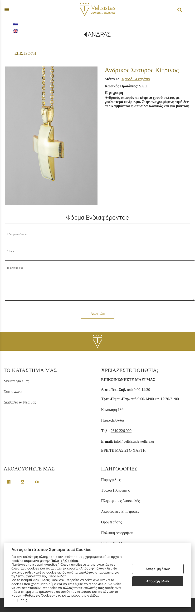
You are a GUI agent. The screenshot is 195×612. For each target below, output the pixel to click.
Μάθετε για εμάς (16, 381)
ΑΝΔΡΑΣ (99, 34)
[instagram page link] (23, 482)
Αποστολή (98, 313)
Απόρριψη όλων (158, 569)
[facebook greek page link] (9, 482)
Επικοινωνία (13, 392)
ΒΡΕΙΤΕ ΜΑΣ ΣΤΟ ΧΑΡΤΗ (123, 450)
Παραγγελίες (111, 480)
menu (7, 9)
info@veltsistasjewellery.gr (134, 441)
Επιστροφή (25, 53)
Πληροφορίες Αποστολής (120, 501)
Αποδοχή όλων (157, 581)
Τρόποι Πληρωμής (115, 490)
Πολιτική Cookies (64, 561)
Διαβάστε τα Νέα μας (20, 402)
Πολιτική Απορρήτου (117, 533)
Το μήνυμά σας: (15, 267)
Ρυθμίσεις (19, 600)
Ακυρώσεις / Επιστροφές (120, 511)
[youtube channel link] (36, 482)
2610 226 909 (121, 431)
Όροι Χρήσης (111, 522)
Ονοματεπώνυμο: (18, 234)
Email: (12, 251)
